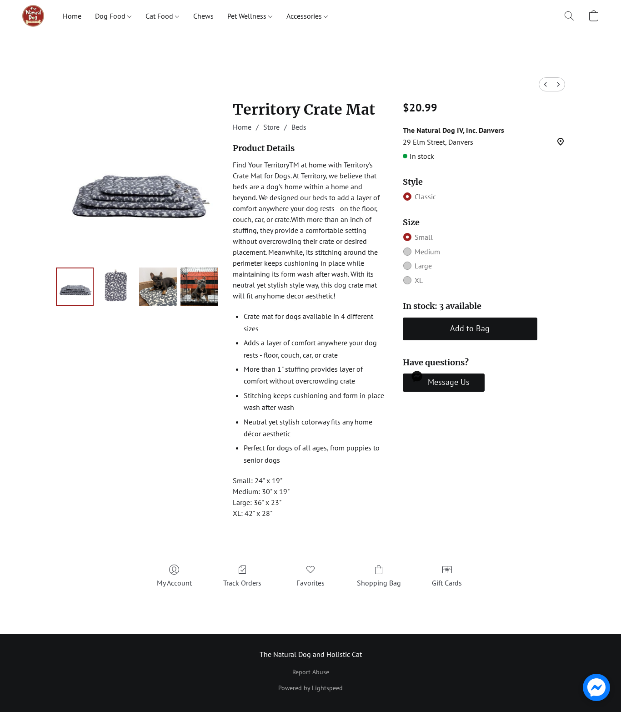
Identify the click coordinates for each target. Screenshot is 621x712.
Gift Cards (447, 582)
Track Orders (242, 582)
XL (419, 280)
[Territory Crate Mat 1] (116, 286)
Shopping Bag (379, 582)
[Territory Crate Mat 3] (199, 286)
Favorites (310, 582)
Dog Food (111, 15)
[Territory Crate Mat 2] (158, 286)
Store (271, 126)
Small (424, 237)
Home (72, 15)
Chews (203, 15)
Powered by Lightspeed (310, 688)
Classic (425, 196)
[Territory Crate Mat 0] (75, 286)
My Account (174, 582)
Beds (298, 126)
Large (423, 265)
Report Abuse (310, 672)
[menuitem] (545, 84)
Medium (427, 251)
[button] (33, 16)
